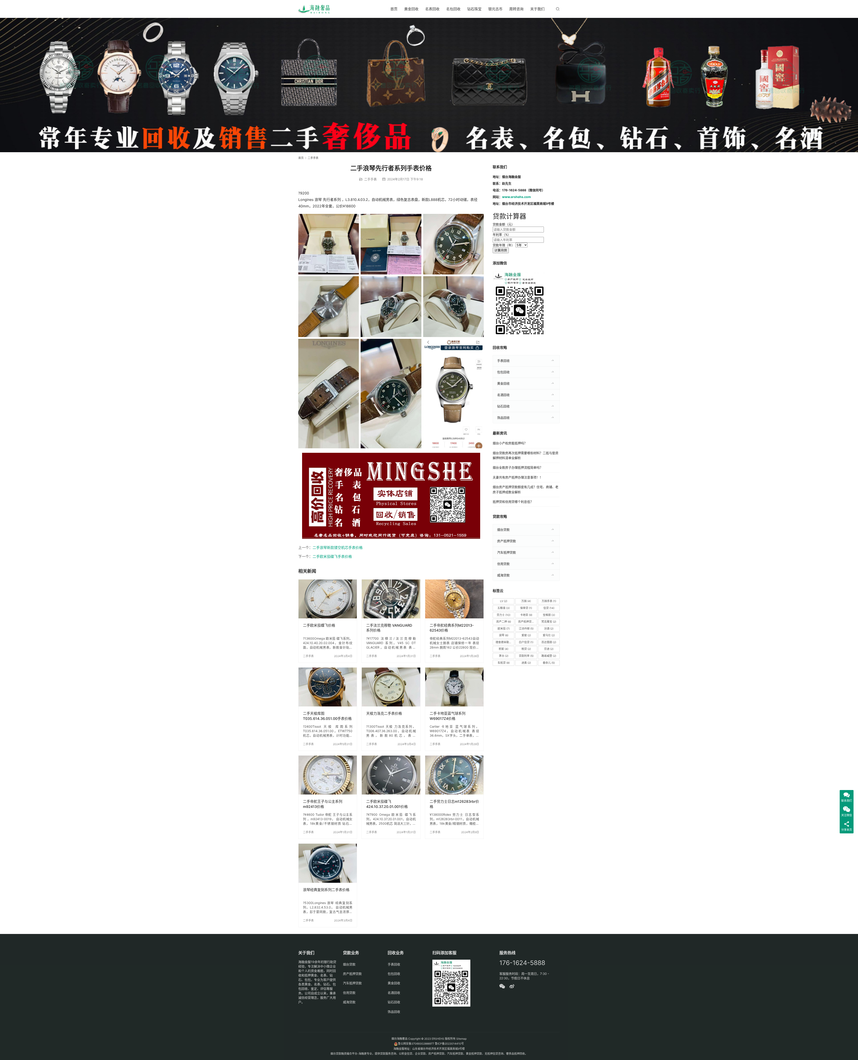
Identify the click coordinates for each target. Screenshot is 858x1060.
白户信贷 (526, 642)
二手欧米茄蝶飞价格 (319, 625)
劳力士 (503, 615)
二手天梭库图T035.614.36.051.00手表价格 (327, 716)
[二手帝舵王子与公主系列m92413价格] (328, 775)
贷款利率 (526, 655)
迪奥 (526, 662)
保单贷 (526, 608)
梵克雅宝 (548, 621)
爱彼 (526, 635)
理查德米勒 (504, 642)
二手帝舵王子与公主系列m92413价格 (322, 804)
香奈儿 (549, 662)
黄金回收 (411, 9)
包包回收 (503, 372)
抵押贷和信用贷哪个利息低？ (513, 502)
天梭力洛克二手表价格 (384, 713)
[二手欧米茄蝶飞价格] (328, 599)
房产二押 (503, 621)
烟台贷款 (503, 529)
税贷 (526, 649)
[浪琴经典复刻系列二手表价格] (328, 863)
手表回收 (503, 360)
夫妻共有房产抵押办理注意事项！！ (518, 477)
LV (503, 601)
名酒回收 (503, 395)
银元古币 (495, 9)
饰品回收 (503, 417)
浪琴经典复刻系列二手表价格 (326, 889)
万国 (526, 601)
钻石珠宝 (474, 9)
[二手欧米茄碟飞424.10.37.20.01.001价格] (391, 775)
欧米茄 (504, 628)
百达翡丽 (548, 642)
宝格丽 (549, 615)
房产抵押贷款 (506, 541)
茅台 (503, 655)
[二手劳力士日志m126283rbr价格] (454, 775)
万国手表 (549, 601)
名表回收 (432, 9)
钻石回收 (503, 406)
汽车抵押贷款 (506, 552)
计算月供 (500, 250)
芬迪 (548, 649)
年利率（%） (502, 234)
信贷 (548, 608)
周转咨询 (516, 9)
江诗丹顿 (526, 628)
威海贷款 (503, 575)
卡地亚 (526, 615)
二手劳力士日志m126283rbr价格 (454, 804)
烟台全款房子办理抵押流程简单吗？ (518, 467)
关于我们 (537, 9)
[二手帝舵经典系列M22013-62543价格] (454, 599)
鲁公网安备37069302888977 (416, 1043)
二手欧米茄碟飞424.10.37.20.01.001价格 (387, 804)
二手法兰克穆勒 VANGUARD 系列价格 (389, 627)
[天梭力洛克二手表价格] (391, 687)
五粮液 (503, 608)
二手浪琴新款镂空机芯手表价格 (338, 547)
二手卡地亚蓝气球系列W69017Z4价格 (447, 716)
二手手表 (370, 179)
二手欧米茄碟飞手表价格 (332, 556)
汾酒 (548, 628)
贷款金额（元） (504, 224)
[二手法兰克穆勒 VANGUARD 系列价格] (391, 599)
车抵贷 (504, 662)
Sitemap (461, 1038)
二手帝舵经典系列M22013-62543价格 (452, 627)
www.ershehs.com (516, 197)
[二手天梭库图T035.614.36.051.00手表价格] (328, 687)
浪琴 (503, 635)
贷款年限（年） (504, 245)
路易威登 (548, 655)
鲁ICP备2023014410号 (449, 1043)
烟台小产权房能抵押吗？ (510, 443)
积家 (503, 649)
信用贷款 (503, 564)
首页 (393, 9)
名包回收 (453, 9)
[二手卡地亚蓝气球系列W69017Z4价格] (454, 687)
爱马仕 (549, 635)
